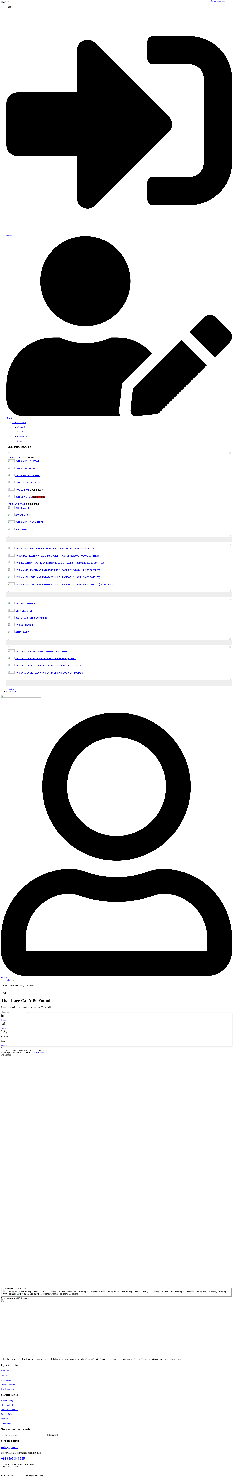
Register (9, 418)
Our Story (5, 1375)
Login (9, 235)
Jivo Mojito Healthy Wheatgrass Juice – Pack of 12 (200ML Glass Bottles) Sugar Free (64, 584)
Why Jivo (5, 1371)
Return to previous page (221, 1)
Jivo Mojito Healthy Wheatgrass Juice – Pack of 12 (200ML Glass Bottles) (57, 577)
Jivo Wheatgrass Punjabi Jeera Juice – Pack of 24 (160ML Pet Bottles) (55, 548)
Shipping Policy (8, 1405)
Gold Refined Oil (24, 529)
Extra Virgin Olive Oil (27, 461)
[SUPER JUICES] (119, 594)
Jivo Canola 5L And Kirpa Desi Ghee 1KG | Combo (41, 651)
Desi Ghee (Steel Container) (31, 618)
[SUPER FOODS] (119, 642)
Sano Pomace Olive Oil (28, 482)
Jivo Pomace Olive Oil (27, 475)
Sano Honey (22, 632)
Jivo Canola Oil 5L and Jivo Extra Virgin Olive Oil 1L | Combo (49, 673)
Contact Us (6, 1423)
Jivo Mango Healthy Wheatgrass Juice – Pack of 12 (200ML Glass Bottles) (57, 570)
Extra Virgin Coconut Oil (29, 522)
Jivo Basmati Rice (25, 603)
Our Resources (7, 1389)
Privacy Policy (40, 1052)
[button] (8, 980)
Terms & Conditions (9, 1409)
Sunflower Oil (23, 497)
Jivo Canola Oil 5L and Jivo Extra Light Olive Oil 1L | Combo (48, 665)
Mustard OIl (22, 490)
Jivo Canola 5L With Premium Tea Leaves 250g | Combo (45, 658)
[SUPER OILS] (119, 539)
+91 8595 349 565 (13, 1458)
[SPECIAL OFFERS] (119, 683)
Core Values (6, 1380)
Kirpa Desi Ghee (23, 611)
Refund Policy (7, 1400)
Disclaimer (5, 1419)
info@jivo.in (9, 1447)
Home (5, 986)
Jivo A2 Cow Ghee (25, 625)
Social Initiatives (8, 1384)
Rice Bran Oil (22, 508)
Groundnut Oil (17, 504)
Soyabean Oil (22, 515)
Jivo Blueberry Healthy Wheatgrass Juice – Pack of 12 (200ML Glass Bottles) (59, 563)
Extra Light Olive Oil (27, 468)
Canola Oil (15, 457)
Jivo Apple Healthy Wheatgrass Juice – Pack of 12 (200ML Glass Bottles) (57, 556)
